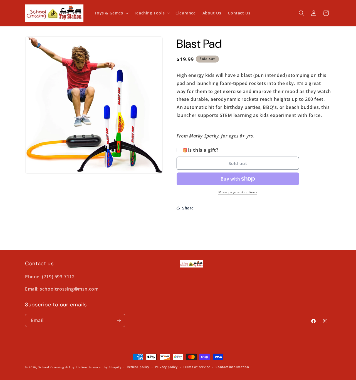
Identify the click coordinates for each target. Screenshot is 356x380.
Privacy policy (166, 367)
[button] (111, 13)
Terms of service (196, 367)
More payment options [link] (237, 192)
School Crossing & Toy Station (62, 367)
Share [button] (188, 208)
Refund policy (138, 367)
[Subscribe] (119, 320)
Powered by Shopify (105, 367)
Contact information (232, 367)
